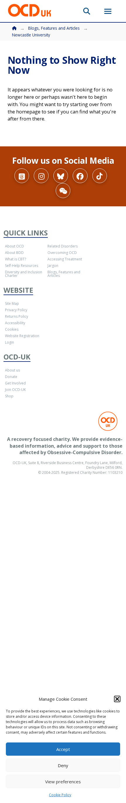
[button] (117, 699)
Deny (63, 765)
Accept (63, 749)
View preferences (63, 781)
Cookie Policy (60, 794)
